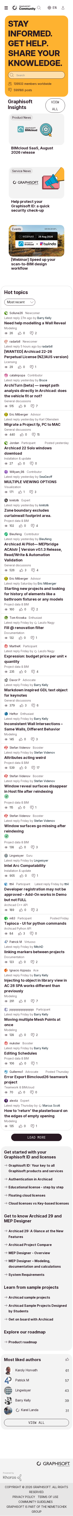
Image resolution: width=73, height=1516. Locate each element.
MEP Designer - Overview (29, 1253)
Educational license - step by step (36, 1187)
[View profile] (6, 313)
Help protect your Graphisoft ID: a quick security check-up (30, 205)
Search (39, 8)
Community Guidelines (35, 1502)
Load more (36, 1137)
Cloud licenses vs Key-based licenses (39, 1203)
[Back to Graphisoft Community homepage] (24, 7)
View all (55, 105)
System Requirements (26, 1275)
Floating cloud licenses (27, 1195)
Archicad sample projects (29, 1297)
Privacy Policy (24, 1497)
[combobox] (36, 75)
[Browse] (7, 8)
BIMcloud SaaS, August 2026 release (32, 150)
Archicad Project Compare (30, 1245)
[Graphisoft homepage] (53, 1464)
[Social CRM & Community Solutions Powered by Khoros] (12, 1476)
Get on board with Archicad (31, 1319)
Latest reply (12, 318)
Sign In (64, 7)
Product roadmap (23, 1342)
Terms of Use (48, 1497)
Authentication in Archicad (30, 1179)
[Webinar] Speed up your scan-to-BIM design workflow (33, 263)
